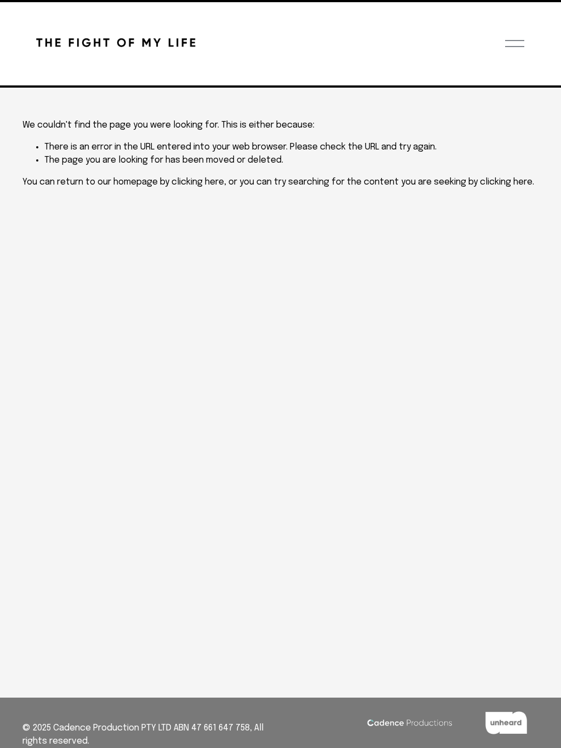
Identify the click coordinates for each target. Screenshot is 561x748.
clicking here (197, 182)
